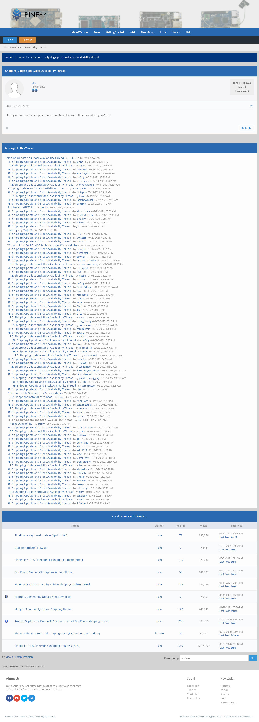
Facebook (193, 686)
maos (80, 484)
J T (78, 226)
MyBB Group (48, 716)
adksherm (82, 279)
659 (180, 646)
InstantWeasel (85, 200)
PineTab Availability (19, 423)
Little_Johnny (84, 321)
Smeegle (81, 237)
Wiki (132, 32)
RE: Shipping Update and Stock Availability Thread (39, 161)
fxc (80, 465)
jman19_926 (83, 173)
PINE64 (9, 57)
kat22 (234, 537)
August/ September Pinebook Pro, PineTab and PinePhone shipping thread (62, 621)
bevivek (81, 256)
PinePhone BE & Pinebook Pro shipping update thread (49, 560)
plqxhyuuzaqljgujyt (90, 378)
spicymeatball (84, 404)
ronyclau (81, 359)
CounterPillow (85, 427)
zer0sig (80, 177)
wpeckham (85, 366)
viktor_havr (83, 457)
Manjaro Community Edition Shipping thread (43, 609)
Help (188, 32)
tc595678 (82, 241)
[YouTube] (16, 698)
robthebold (85, 347)
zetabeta (84, 408)
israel (79, 344)
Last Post (224, 537)
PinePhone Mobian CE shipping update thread (44, 572)
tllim (84, 382)
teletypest (82, 268)
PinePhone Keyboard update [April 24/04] (41, 535)
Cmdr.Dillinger (85, 287)
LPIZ (79, 313)
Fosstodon (193, 698)
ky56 (79, 454)
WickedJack (83, 469)
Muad (234, 611)
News (34, 57)
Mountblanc (83, 211)
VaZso (82, 275)
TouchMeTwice (85, 215)
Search (176, 32)
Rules (97, 32)
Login (10, 39)
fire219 (159, 633)
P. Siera (81, 503)
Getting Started (115, 32)
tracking (12, 230)
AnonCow (82, 400)
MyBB (21, 716)
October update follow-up (31, 547)
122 (180, 609)
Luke (72, 158)
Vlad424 (27, 230)
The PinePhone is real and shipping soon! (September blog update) (57, 633)
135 (180, 584)
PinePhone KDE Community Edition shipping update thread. (53, 584)
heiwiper (81, 249)
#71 (251, 105)
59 (180, 572)
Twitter (191, 690)
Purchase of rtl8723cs (21, 207)
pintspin (81, 192)
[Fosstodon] (31, 698)
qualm (41, 423)
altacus (81, 298)
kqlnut (82, 165)
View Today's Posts (35, 47)
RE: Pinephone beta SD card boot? (31, 397)
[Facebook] (9, 698)
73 (180, 535)
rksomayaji (83, 294)
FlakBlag (72, 245)
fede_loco (82, 169)
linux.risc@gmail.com (88, 370)
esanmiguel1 (84, 181)
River (79, 271)
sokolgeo (82, 495)
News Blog (147, 32)
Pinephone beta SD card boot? (26, 393)
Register (27, 39)
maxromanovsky (86, 260)
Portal (162, 32)
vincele (80, 412)
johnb (80, 161)
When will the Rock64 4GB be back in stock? (35, 245)
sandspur (56, 393)
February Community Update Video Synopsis (43, 597)
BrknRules (82, 442)
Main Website (80, 32)
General (22, 57)
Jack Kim (81, 218)
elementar (82, 253)
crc (34, 82)
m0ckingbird (209, 716)
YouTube (192, 694)
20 (180, 633)
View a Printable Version (19, 657)
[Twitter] (24, 698)
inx (78, 310)
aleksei (80, 222)
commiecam (86, 325)
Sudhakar (82, 435)
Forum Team (228, 702)
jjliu (78, 439)
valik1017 (82, 450)
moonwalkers (86, 184)
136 (180, 560)
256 (180, 621)
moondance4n (85, 374)
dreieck (81, 416)
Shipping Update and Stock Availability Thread (34, 158)
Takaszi (44, 207)
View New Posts (12, 47)
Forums (225, 686)
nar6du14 (82, 363)
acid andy (82, 488)
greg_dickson (84, 461)
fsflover (235, 635)
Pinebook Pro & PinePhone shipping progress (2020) (47, 646)
